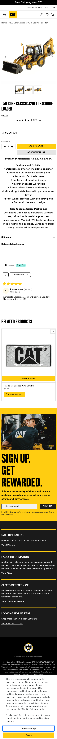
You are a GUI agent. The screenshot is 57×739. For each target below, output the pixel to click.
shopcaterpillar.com (13, 14)
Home (4, 23)
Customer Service (34, 8)
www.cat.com (20, 657)
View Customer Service (12, 602)
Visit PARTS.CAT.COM (12, 624)
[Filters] (6, 274)
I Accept (28, 735)
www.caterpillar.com (34, 657)
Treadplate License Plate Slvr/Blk (19, 386)
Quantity (5, 142)
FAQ (47, 8)
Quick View (28, 379)
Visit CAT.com (8, 545)
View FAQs (6, 573)
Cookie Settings (28, 728)
